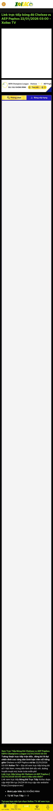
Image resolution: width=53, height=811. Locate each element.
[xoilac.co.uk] (26, 4)
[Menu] (4, 4)
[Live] (26, 807)
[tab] (14, 97)
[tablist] (26, 97)
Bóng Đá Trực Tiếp (28, 779)
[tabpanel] (26, 422)
